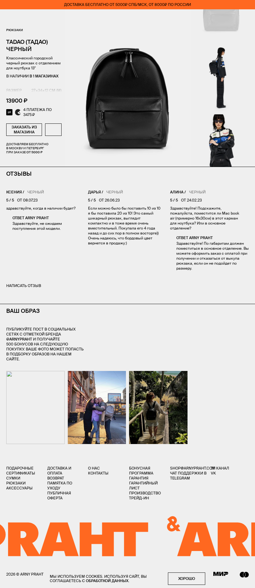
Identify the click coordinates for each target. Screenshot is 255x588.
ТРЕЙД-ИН (139, 498)
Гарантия (138, 478)
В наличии (32, 76)
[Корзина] (246, 18)
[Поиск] (26, 19)
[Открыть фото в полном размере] (8, 374)
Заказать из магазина (24, 129)
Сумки (13, 478)
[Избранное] (209, 19)
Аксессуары (19, 488)
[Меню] (9, 18)
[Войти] (228, 19)
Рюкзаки (14, 30)
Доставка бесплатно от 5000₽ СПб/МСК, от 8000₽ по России (127, 4)
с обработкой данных (105, 581)
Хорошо (186, 578)
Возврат (55, 478)
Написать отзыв (23, 286)
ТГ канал (220, 468)
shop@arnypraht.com (193, 468)
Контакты (98, 473)
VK (213, 473)
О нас (94, 468)
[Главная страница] (127, 18)
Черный (35, 192)
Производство (145, 493)
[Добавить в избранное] (53, 129)
